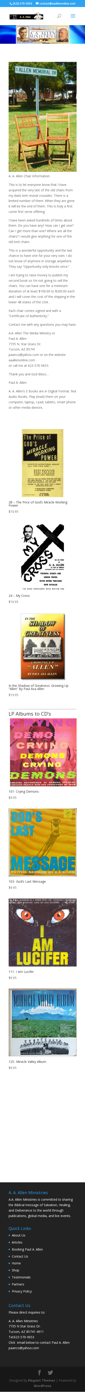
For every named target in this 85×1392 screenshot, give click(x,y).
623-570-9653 (24, 1337)
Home (16, 1263)
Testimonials (21, 1277)
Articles (17, 1242)
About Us (18, 1235)
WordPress (42, 1386)
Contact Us (20, 1256)
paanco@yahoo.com (24, 1348)
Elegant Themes (41, 1380)
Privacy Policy (22, 1291)
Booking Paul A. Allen (27, 1249)
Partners (18, 1284)
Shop (15, 1270)
